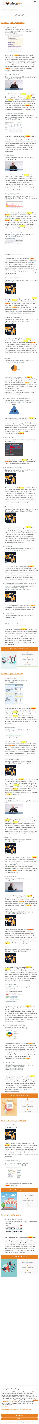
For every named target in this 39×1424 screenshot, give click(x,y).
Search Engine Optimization (12, 22)
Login (34, 2)
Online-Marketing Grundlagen (13, 1120)
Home (4, 10)
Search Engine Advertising (12, 674)
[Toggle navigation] (4, 3)
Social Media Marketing (11, 1215)
